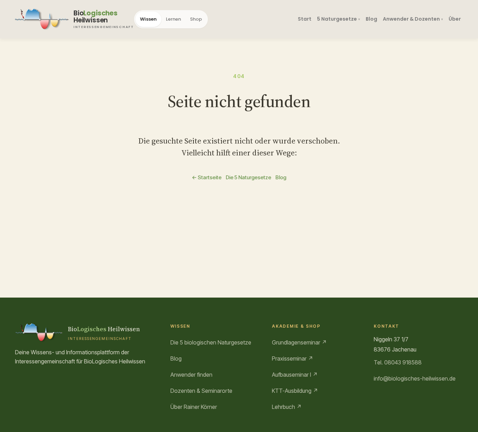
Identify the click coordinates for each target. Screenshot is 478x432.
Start (304, 18)
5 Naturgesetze (337, 18)
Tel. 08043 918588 (398, 362)
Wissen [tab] (148, 19)
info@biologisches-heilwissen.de (415, 378)
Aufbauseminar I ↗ (295, 374)
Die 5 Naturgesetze (248, 177)
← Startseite (207, 177)
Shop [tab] (196, 19)
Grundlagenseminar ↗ (299, 342)
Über (455, 18)
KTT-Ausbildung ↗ (295, 390)
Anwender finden (191, 374)
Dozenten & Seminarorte (201, 390)
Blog (371, 18)
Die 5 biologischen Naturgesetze (210, 342)
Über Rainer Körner (193, 406)
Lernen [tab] (173, 19)
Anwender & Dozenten (411, 18)
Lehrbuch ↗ (287, 406)
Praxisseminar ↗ (292, 358)
